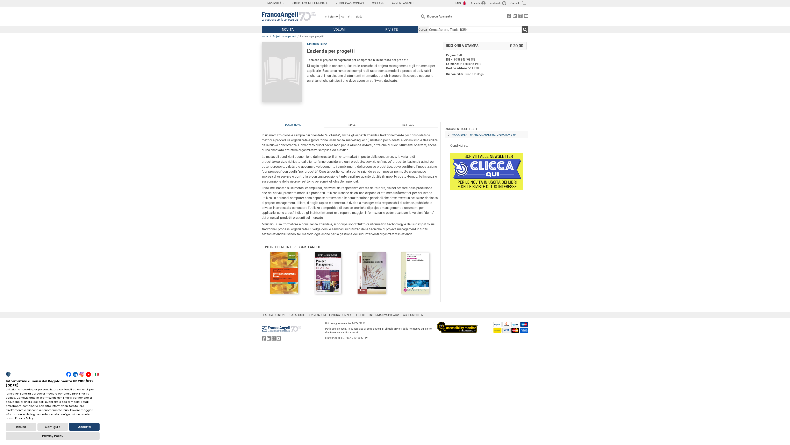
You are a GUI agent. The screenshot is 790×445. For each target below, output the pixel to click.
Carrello (515, 3)
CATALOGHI (296, 315)
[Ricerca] (525, 29)
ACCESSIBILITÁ (413, 315)
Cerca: (423, 30)
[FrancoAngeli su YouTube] (526, 16)
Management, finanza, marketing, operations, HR (484, 134)
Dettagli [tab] (408, 124)
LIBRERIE (360, 315)
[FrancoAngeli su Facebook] (509, 16)
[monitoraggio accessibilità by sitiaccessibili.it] (457, 324)
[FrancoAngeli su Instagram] (520, 16)
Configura (52, 427)
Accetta (84, 427)
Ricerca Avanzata (439, 16)
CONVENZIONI (317, 315)
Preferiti (495, 3)
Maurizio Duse (317, 44)
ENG (458, 3)
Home (265, 36)
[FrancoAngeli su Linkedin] (515, 16)
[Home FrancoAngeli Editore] (289, 16)
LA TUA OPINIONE (274, 315)
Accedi (475, 3)
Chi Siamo (331, 16)
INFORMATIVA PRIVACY (384, 315)
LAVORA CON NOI (340, 315)
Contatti (346, 16)
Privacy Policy (52, 436)
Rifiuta (21, 427)
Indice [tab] (352, 124)
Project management (284, 36)
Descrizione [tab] (293, 124)
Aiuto (359, 16)
